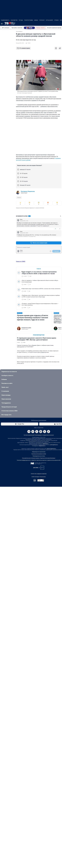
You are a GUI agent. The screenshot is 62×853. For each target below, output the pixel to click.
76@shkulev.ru (45, 443)
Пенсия (19, 197)
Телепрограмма (28, 20)
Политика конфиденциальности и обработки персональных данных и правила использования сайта (39, 460)
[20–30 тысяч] (18, 181)
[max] (40, 431)
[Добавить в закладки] (55, 48)
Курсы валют (49, 20)
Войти (21, 251)
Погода (21, 20)
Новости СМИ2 (20, 261)
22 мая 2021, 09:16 (20, 43)
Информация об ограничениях (38, 451)
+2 (55, 228)
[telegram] (28, 431)
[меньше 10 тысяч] (18, 169)
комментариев (24, 48)
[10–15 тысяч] (18, 173)
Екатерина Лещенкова (28, 191)
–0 (59, 228)
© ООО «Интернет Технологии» (39, 476)
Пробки (56, 20)
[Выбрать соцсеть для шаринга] (59, 48)
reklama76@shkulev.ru (51, 448)
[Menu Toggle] (2, 24)
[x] (44, 431)
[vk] (32, 431)
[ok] (36, 431)
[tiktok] (48, 431)
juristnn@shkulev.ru (54, 444)
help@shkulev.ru (42, 445)
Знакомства (14, 20)
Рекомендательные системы (39, 456)
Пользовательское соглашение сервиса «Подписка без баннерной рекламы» (38, 458)
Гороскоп (42, 20)
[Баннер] (29, 28)
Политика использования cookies (38, 453)
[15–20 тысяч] (18, 177)
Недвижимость (5, 20)
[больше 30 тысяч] (18, 185)
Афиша (36, 20)
